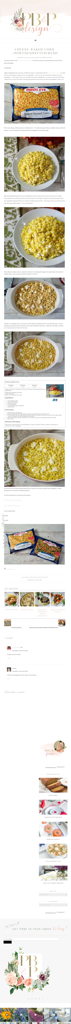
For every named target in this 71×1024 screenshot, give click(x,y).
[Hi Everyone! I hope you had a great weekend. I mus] (21, 1015)
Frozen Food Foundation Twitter (12, 503)
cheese (37, 574)
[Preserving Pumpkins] (53, 824)
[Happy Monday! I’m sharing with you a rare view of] (50, 1000)
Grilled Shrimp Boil (12, 604)
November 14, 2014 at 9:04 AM (20, 643)
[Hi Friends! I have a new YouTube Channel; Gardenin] (35, 1000)
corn (40, 574)
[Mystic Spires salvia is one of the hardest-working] (21, 1000)
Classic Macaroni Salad (53, 848)
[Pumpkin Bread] (53, 781)
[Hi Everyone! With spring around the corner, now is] (50, 1015)
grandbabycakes (16, 641)
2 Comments (48, 57)
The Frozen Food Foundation (25, 59)
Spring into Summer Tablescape (53, 869)
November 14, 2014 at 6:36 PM (20, 662)
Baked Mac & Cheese (27, 604)
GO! (8, 927)
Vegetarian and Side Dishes (39, 573)
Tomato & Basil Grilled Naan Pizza (57, 605)
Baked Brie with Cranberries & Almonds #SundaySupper (42, 607)
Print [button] (56, 399)
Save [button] (54, 399)
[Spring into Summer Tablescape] (53, 867)
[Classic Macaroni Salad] (53, 845)
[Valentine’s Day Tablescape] (53, 802)
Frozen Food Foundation (54, 71)
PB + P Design (41, 24)
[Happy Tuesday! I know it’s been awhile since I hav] (7, 1015)
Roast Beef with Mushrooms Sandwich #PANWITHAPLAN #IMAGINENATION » (43, 622)
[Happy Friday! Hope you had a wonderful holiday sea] (64, 1015)
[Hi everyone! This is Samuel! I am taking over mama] (64, 1000)
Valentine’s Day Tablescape (53, 805)
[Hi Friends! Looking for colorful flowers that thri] (7, 1000)
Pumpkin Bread (53, 783)
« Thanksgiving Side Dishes (16, 622)
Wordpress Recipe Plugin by (13, 424)
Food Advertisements (50, 756)
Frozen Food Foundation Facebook (12, 498)
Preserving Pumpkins (53, 826)
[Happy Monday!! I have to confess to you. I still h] (35, 1015)
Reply (8, 650)
